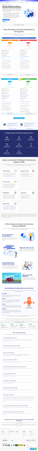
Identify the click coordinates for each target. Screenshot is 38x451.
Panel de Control (17, 432)
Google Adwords (32, 176)
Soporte (22, 448)
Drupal (16, 299)
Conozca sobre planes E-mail (12, 128)
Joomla (16, 305)
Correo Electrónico (11, 431)
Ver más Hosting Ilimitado (29, 128)
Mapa (12, 448)
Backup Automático (11, 176)
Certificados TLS (24, 432)
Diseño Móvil (30, 434)
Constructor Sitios (31, 433)
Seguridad (24, 431)
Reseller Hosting (3, 433)
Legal (2, 448)
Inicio (2, 428)
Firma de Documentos (24, 433)
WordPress (5, 295)
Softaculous (32, 174)
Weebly (28, 175)
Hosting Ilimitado (3, 432)
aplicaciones (8, 205)
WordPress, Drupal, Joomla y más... (6, 56)
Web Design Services (31, 435)
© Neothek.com (25, 448)
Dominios (17, 431)
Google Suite (10, 432)
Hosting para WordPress (6, 206)
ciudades (20, 318)
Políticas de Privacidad (6, 448)
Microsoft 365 (10, 434)
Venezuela (5, 428)
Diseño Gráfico (31, 432)
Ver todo (15, 21)
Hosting (3, 431)
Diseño (30, 431)
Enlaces (10, 448)
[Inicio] (7, 2)
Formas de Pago (15, 448)
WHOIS (16, 433)
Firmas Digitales (24, 434)
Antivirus (23, 436)
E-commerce (3, 434)
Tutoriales (19, 448)
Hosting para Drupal (6, 209)
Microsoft (10, 433)
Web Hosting (8, 428)
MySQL (4, 175)
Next (37, 326)
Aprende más (20, 291)
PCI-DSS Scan (23, 435)
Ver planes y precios (6, 19)
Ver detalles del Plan (9, 76)
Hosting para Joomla (6, 207)
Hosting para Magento (6, 208)
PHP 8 (11, 195)
